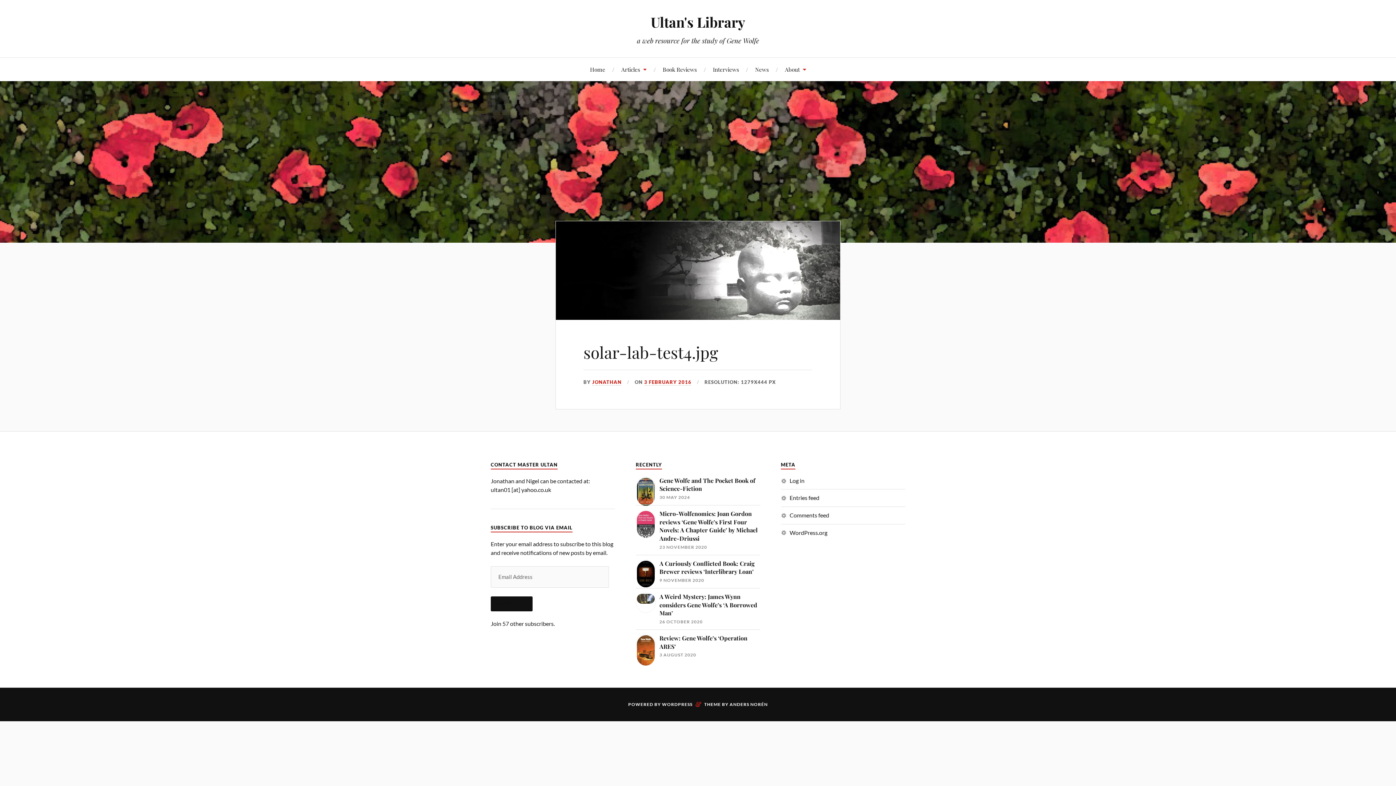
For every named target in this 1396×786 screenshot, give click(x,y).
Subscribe (511, 604)
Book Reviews (680, 69)
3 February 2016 (667, 382)
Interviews (726, 69)
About (792, 69)
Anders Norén (749, 704)
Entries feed (804, 497)
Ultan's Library (698, 22)
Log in (797, 480)
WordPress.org (808, 532)
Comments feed (809, 515)
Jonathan (607, 382)
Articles (630, 69)
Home (597, 69)
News (762, 69)
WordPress (677, 704)
